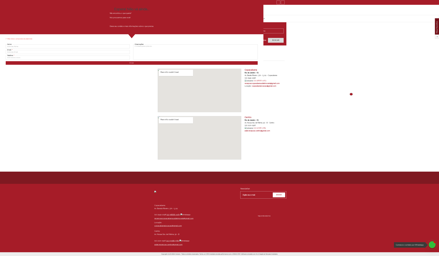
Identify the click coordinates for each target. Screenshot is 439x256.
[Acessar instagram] (283, 2)
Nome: (9, 44)
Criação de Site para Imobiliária (268, 254)
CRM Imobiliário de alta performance (217, 254)
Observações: (139, 44)
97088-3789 (260, 128)
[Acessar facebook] (278, 2)
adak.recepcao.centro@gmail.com (168, 245)
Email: (10, 50)
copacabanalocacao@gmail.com (168, 226)
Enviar (132, 63)
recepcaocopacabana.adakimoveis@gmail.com (173, 218)
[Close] (351, 94)
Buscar (275, 40)
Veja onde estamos (264, 216)
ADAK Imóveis (175, 254)
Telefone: (11, 55)
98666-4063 (260, 81)
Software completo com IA (249, 254)
